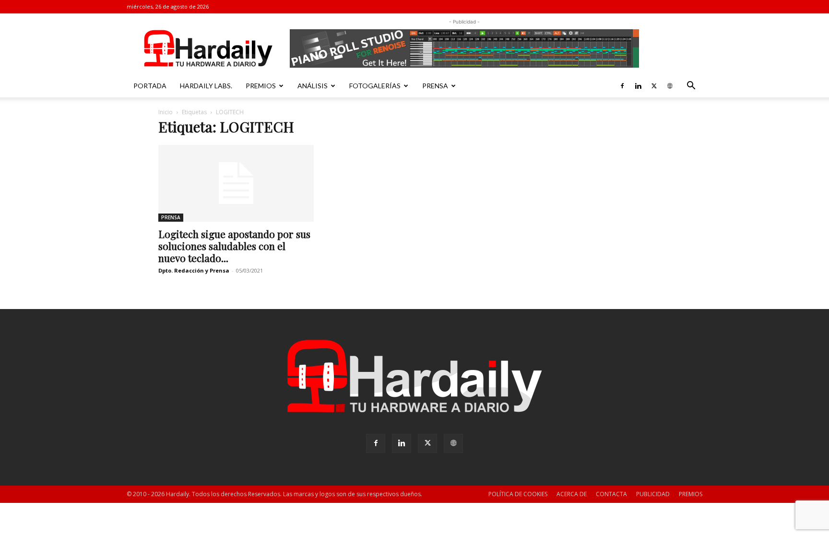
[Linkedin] (638, 85)
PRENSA (435, 86)
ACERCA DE (572, 494)
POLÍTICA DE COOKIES (517, 494)
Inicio (165, 112)
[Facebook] (622, 85)
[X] (654, 85)
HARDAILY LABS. (206, 86)
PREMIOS (261, 86)
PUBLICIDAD (653, 494)
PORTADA (149, 86)
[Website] (670, 85)
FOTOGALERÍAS (375, 86)
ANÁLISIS (312, 86)
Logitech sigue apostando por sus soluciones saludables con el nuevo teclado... (234, 245)
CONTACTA (611, 494)
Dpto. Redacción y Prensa (193, 270)
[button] (690, 86)
